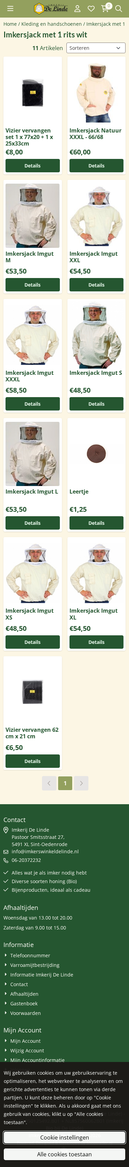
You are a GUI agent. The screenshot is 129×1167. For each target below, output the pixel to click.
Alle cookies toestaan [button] (64, 1154)
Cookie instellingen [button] (64, 1137)
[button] (10, 8)
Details (32, 165)
